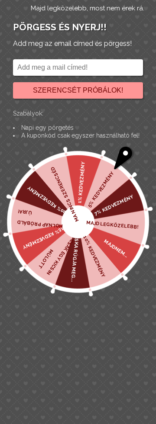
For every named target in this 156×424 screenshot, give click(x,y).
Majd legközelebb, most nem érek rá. (87, 8)
